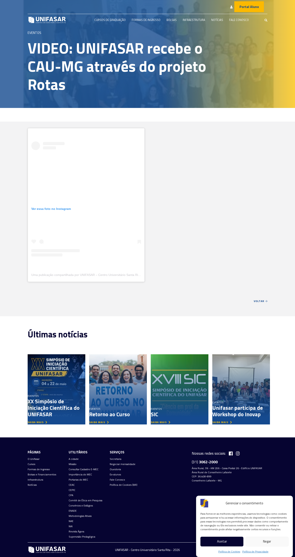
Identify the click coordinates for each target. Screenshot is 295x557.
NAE (71, 521)
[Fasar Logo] (47, 20)
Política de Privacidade (255, 551)
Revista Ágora (76, 531)
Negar (267, 541)
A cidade (74, 459)
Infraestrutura (194, 20)
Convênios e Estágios (81, 506)
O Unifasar (34, 459)
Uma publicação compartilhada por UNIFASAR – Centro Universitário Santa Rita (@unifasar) (94, 275)
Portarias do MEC (78, 480)
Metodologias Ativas (80, 516)
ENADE (73, 511)
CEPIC (72, 490)
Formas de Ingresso (146, 20)
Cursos (31, 464)
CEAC (72, 485)
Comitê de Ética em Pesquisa (85, 500)
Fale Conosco (239, 20)
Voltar (259, 301)
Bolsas (172, 20)
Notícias (217, 20)
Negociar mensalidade (122, 464)
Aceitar (222, 541)
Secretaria (115, 459)
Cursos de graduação (110, 20)
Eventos (34, 32)
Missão (72, 464)
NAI (71, 526)
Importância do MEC (80, 474)
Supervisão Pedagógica (82, 537)
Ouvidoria (115, 469)
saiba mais (36, 422)
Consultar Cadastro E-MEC (83, 469)
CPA (71, 495)
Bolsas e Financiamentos (42, 474)
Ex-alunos (115, 474)
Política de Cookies (229, 551)
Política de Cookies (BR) (123, 485)
